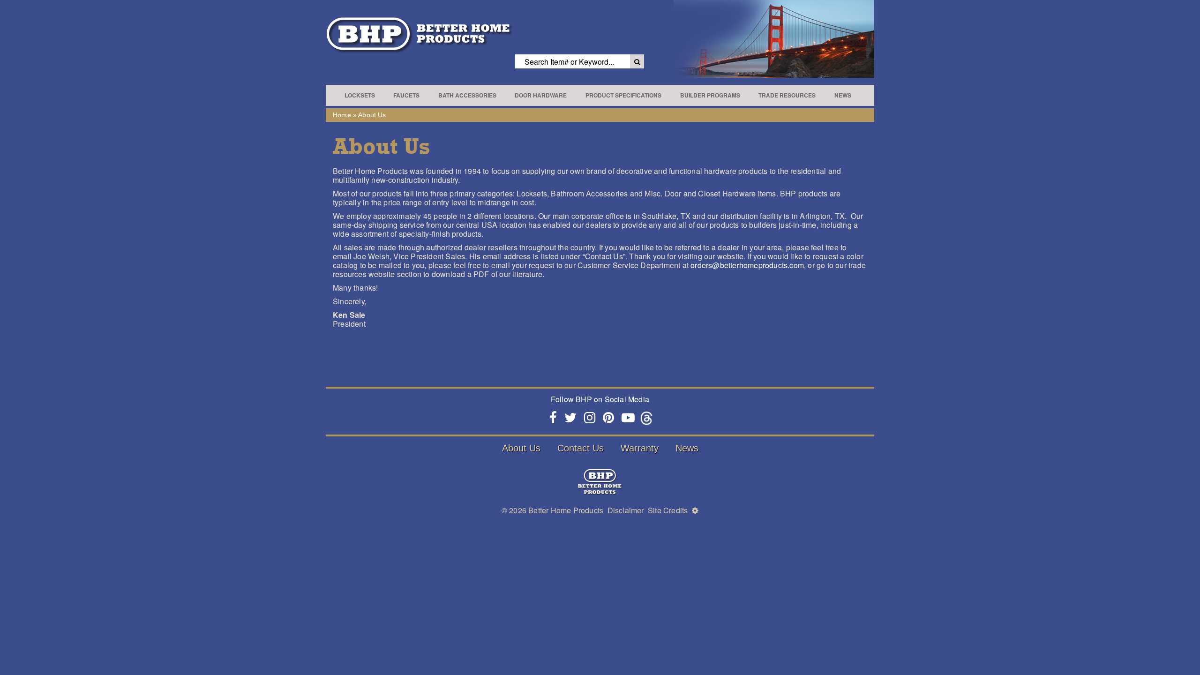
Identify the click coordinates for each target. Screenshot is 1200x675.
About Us (521, 448)
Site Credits (668, 510)
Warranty (640, 448)
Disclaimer (626, 510)
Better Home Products (565, 510)
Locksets (360, 95)
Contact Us (580, 448)
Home (342, 115)
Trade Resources (787, 95)
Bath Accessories (467, 95)
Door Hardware (541, 95)
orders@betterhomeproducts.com (747, 265)
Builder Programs (710, 95)
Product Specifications (623, 95)
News (842, 95)
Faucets (406, 95)
